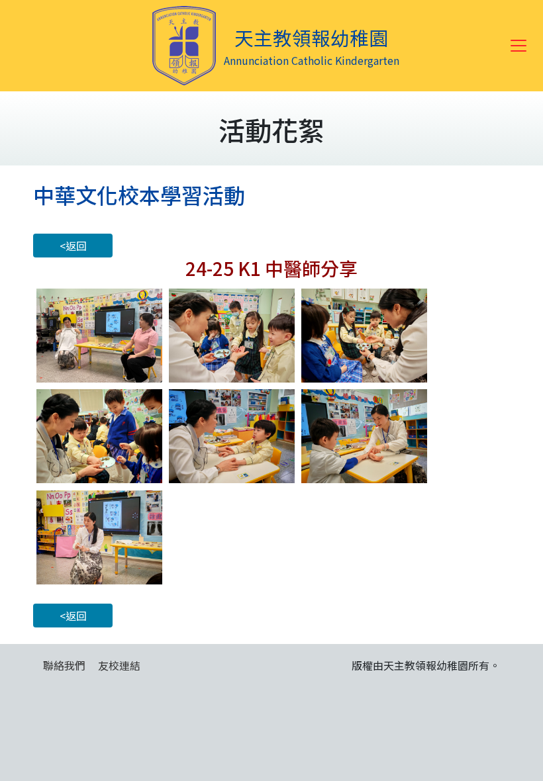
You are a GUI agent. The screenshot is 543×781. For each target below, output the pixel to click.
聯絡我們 (64, 665)
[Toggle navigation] (518, 45)
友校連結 (119, 665)
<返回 (73, 245)
